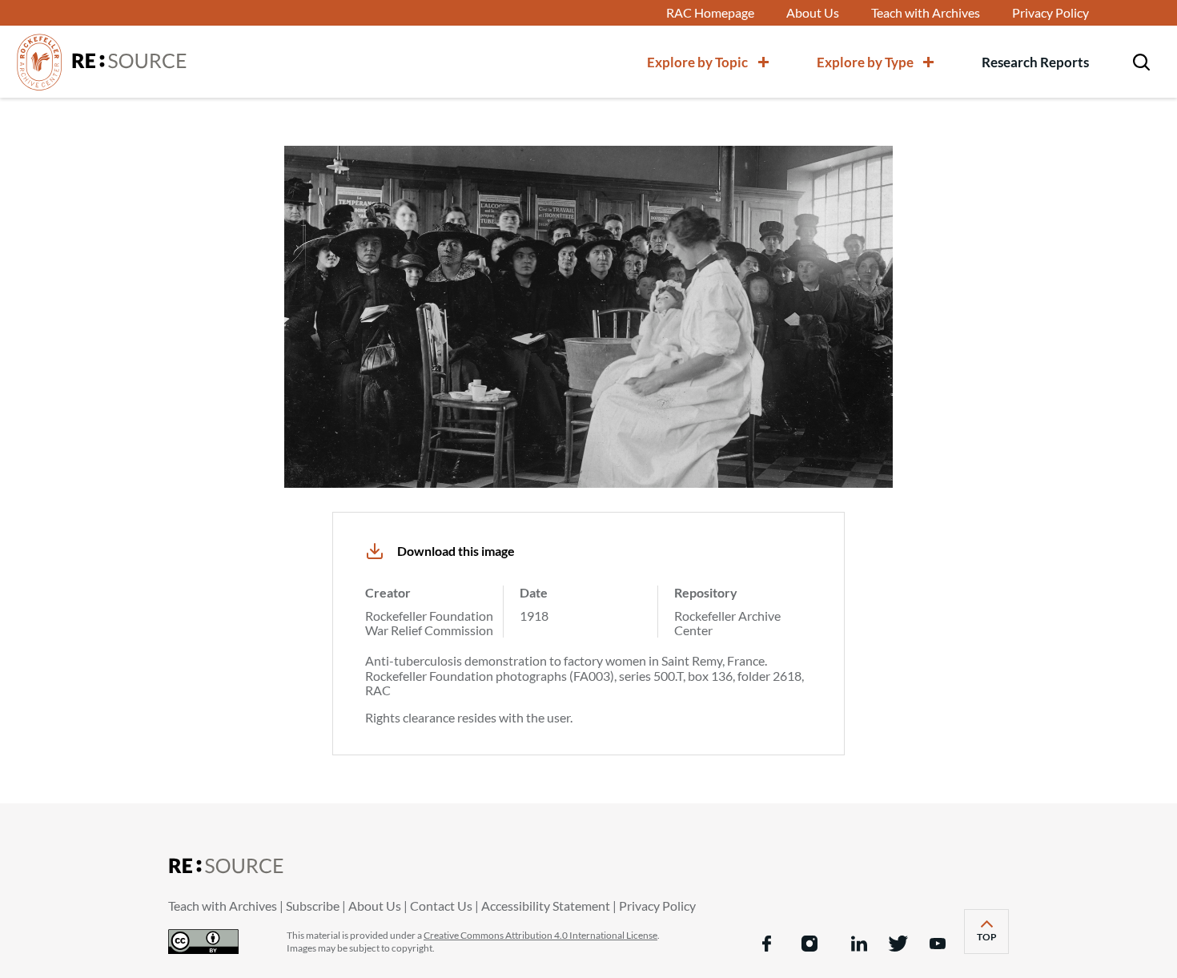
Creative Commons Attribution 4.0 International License (540, 935)
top (993, 942)
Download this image (456, 550)
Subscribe (312, 905)
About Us (812, 12)
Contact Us (441, 905)
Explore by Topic (697, 62)
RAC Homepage (710, 12)
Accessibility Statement (545, 905)
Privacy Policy (1050, 12)
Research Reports (1035, 62)
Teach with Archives (925, 12)
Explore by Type (865, 62)
